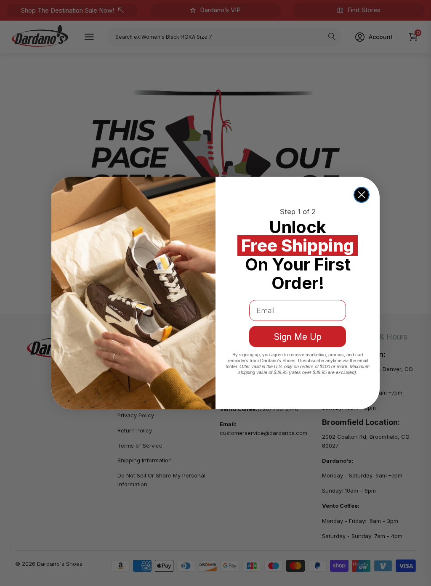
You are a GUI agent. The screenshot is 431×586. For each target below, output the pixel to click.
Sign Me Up (298, 336)
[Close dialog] (361, 194)
